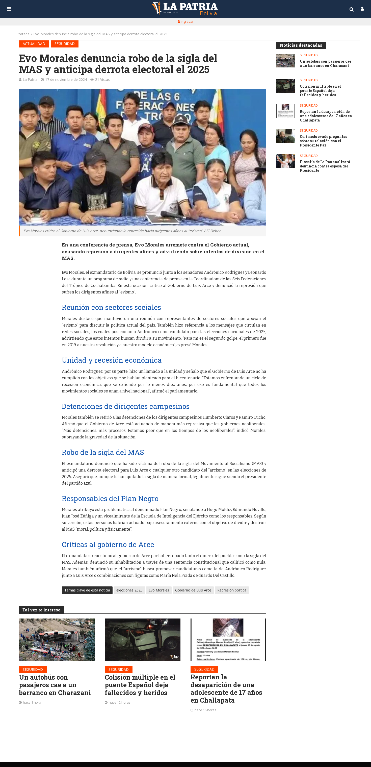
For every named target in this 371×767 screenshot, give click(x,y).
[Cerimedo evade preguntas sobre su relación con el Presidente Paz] (285, 136)
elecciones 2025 (129, 590)
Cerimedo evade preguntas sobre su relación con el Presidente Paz (323, 141)
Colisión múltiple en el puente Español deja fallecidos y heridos (140, 685)
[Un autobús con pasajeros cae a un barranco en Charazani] (57, 639)
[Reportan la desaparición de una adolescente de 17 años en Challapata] (228, 639)
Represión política (231, 590)
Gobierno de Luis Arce (193, 590)
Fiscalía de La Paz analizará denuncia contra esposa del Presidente (325, 166)
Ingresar (187, 21)
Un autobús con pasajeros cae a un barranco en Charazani (55, 685)
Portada (23, 34)
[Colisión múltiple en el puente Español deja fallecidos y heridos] (142, 639)
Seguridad (65, 43)
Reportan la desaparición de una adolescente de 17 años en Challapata (226, 688)
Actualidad (34, 43)
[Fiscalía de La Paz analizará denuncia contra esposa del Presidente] (285, 161)
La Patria (30, 79)
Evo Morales (159, 590)
